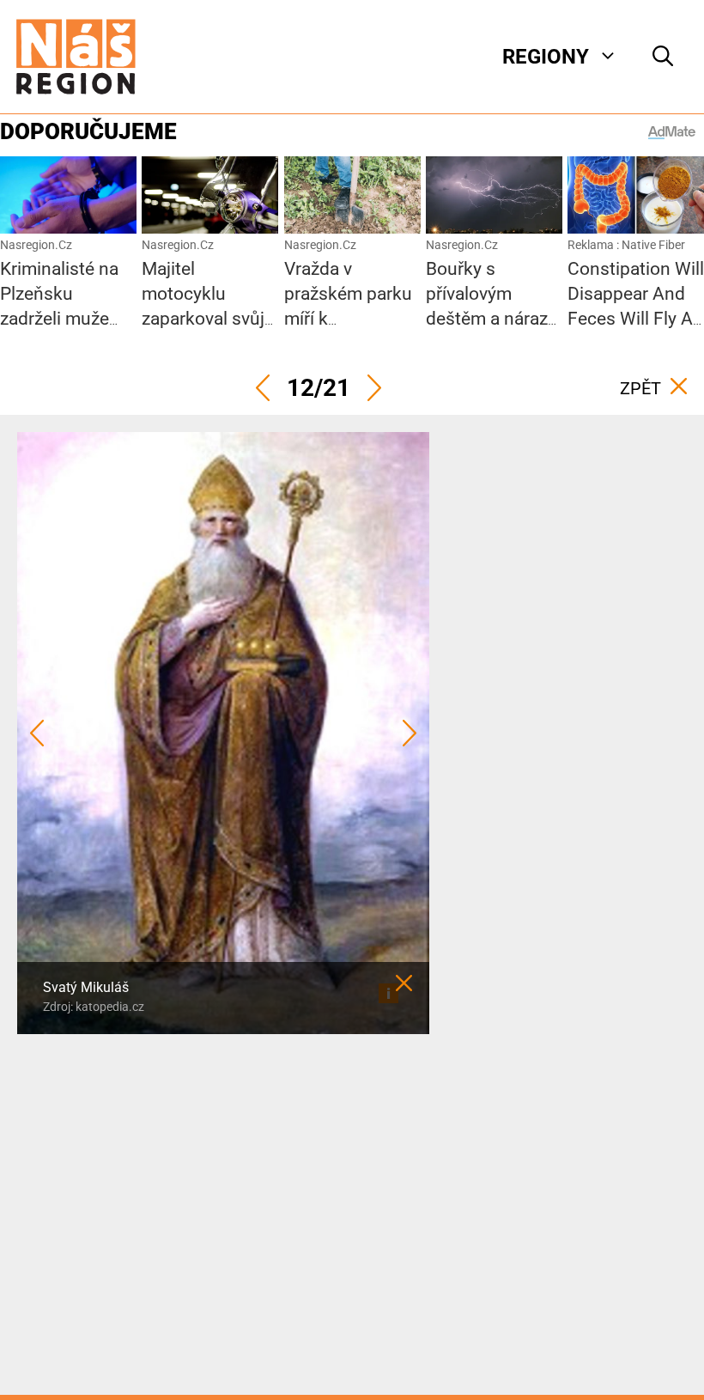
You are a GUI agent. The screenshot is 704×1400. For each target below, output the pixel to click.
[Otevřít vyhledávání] (662, 56)
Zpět (640, 388)
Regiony (545, 57)
